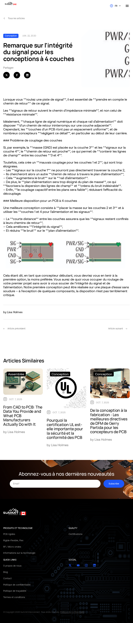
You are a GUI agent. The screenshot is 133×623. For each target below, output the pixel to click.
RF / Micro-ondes (12, 546)
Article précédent (16, 328)
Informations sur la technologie (19, 553)
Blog (5, 572)
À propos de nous (12, 565)
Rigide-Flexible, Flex (13, 540)
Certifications (75, 534)
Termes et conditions (14, 597)
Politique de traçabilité (14, 591)
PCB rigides (9, 534)
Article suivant (115, 328)
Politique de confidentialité (16, 584)
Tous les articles (16, 18)
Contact (7, 578)
